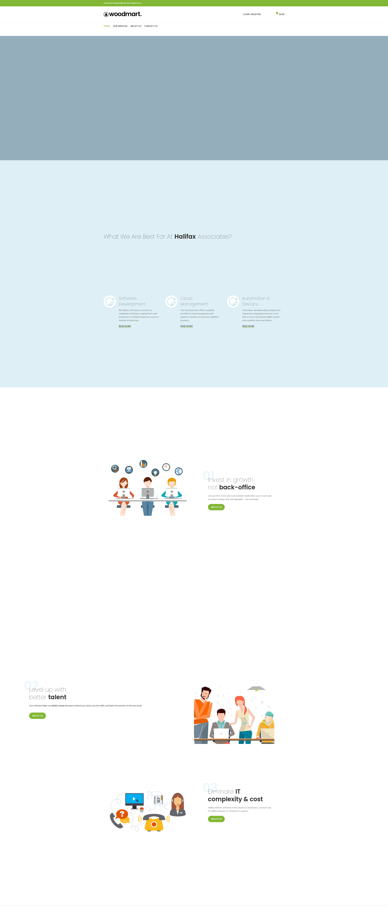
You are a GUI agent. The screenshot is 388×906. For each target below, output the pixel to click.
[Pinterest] (275, 3)
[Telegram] (282, 3)
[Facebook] (267, 3)
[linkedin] (279, 3)
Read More (125, 326)
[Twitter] (271, 3)
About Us (216, 507)
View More (270, 117)
